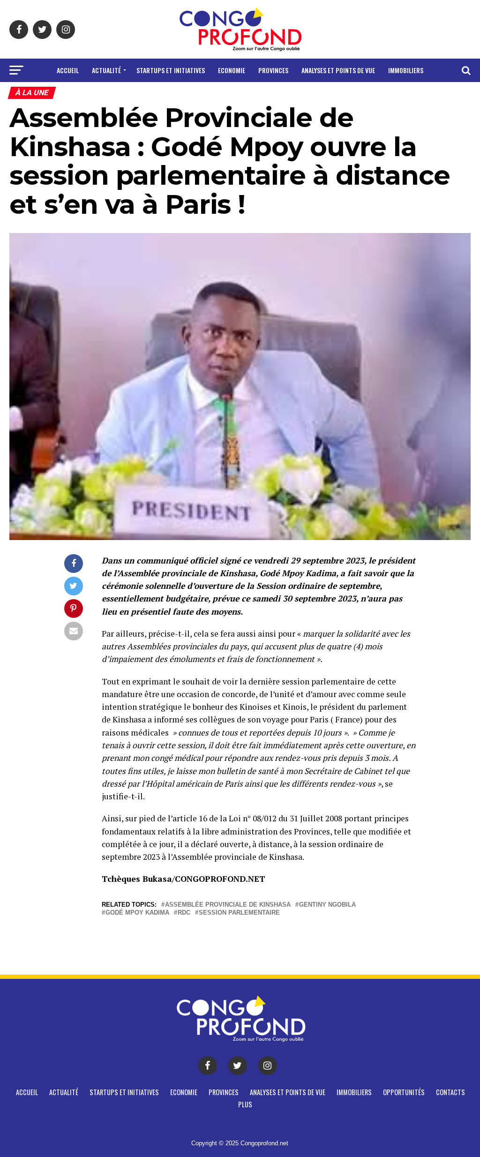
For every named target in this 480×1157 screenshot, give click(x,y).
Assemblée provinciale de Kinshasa (228, 905)
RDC (184, 913)
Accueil (68, 70)
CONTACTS (254, 95)
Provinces (273, 70)
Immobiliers (405, 70)
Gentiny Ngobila (327, 905)
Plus (288, 95)
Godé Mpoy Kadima (137, 913)
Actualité (106, 70)
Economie (231, 70)
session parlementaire (239, 913)
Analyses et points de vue (338, 70)
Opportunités (203, 95)
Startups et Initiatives (170, 70)
